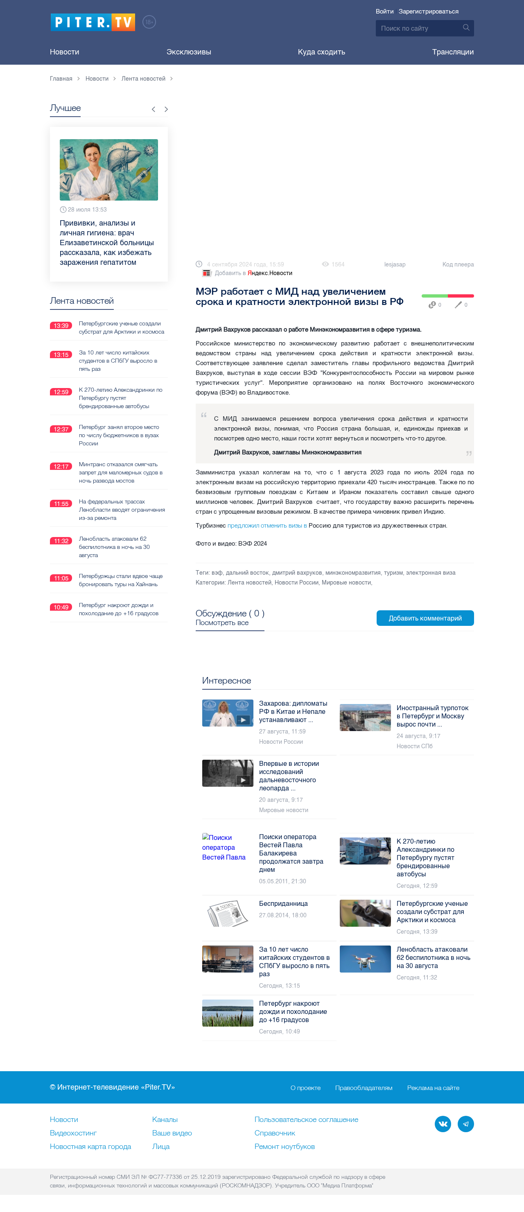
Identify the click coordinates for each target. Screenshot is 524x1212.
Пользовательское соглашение (306, 1120)
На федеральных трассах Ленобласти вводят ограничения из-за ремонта (122, 490)
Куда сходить (321, 51)
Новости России (296, 582)
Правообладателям (364, 1087)
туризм (393, 572)
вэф (217, 572)
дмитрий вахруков (297, 572)
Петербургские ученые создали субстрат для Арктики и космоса (121, 308)
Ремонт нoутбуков (285, 1147)
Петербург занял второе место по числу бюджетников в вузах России (119, 415)
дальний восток (247, 572)
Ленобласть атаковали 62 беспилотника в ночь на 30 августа (114, 527)
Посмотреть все (222, 622)
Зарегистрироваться (428, 11)
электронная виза (431, 572)
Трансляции (453, 51)
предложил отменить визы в (267, 525)
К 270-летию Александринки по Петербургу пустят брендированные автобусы (121, 378)
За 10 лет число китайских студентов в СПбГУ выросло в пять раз (118, 341)
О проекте (306, 1087)
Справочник (275, 1133)
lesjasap (395, 264)
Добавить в (253, 273)
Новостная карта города (90, 1147)
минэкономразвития (353, 572)
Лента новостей (249, 582)
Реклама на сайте (433, 1087)
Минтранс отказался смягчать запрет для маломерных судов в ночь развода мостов (121, 453)
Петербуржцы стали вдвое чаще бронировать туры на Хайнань (121, 560)
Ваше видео (172, 1133)
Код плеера (458, 264)
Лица (160, 1147)
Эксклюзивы (189, 51)
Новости (64, 51)
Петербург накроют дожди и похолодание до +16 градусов (118, 589)
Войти (385, 11)
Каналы (165, 1120)
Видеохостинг (73, 1133)
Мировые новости (346, 582)
